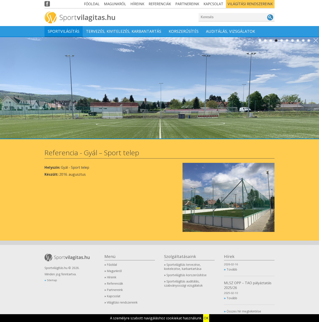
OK (206, 318)
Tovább (232, 269)
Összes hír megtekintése (244, 311)
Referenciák (160, 4)
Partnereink (187, 4)
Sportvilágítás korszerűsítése (186, 275)
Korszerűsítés (184, 31)
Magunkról (115, 4)
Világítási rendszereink (250, 4)
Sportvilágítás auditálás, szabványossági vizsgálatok (183, 283)
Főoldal (92, 4)
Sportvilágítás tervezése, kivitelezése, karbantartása (182, 267)
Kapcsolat (213, 4)
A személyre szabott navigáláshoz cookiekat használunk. (156, 318)
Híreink (137, 4)
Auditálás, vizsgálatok (230, 31)
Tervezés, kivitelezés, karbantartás (123, 31)
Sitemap (52, 280)
